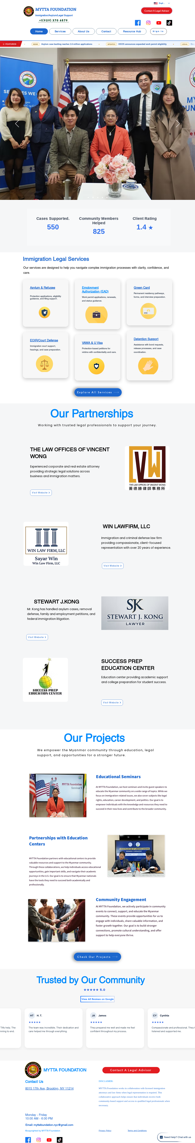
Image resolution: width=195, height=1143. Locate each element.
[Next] (178, 124)
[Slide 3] (92, 197)
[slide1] (88, 197)
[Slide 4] (102, 197)
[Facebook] (138, 23)
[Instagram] (148, 23)
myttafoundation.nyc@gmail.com (53, 1124)
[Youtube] (159, 23)
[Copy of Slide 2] (106, 197)
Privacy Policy (105, 1130)
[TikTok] (169, 23)
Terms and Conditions (137, 1130)
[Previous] (17, 124)
